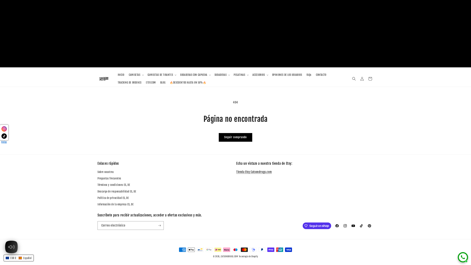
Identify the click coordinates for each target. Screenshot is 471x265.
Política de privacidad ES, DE (113, 197)
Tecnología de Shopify (248, 256)
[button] (136, 75)
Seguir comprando (235, 137)
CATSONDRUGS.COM (229, 256)
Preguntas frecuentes (109, 178)
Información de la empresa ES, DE (116, 204)
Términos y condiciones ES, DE (114, 184)
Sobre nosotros (106, 172)
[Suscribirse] (159, 225)
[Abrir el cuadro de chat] (463, 257)
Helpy (4, 142)
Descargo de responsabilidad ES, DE (117, 191)
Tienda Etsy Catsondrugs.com (254, 172)
